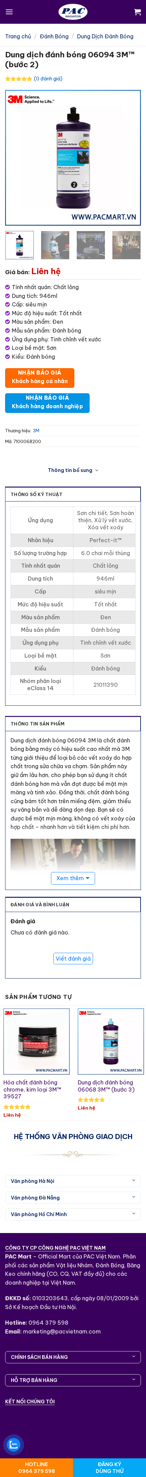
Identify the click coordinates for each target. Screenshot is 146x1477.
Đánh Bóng (54, 36)
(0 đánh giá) (48, 79)
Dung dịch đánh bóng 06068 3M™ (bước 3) (106, 1086)
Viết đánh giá (73, 958)
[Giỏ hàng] (137, 11)
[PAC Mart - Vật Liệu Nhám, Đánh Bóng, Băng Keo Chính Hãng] (73, 12)
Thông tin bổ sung (70, 470)
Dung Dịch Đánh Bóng (105, 36)
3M (36, 430)
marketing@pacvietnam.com (62, 1331)
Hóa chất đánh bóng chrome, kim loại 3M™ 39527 (32, 1089)
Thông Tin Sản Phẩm (38, 723)
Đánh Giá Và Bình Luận (40, 904)
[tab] (73, 723)
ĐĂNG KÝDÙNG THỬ (110, 1467)
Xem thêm (70, 878)
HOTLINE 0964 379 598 (36, 1467)
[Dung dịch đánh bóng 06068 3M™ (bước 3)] (111, 1041)
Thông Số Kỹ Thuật (36, 494)
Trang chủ (18, 36)
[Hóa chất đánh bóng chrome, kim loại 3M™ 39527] (36, 1041)
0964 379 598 (48, 1322)
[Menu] (9, 11)
